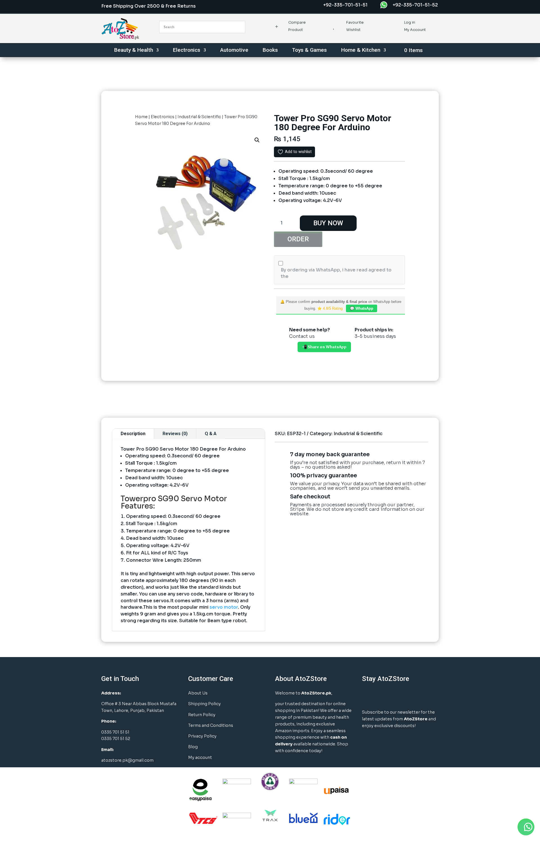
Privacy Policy (202, 736)
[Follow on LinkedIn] (396, 696)
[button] (257, 140)
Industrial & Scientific (199, 116)
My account (200, 757)
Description (133, 433)
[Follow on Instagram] (382, 696)
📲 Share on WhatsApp (324, 347)
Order (298, 239)
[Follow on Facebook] (368, 696)
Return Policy (201, 714)
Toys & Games (309, 50)
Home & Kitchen (360, 50)
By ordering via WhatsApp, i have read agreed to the (336, 273)
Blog (193, 746)
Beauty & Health (133, 50)
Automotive (234, 50)
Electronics (186, 50)
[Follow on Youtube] (410, 696)
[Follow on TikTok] (424, 696)
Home (141, 116)
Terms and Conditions (210, 725)
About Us (198, 693)
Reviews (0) (175, 433)
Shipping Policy (204, 703)
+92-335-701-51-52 (415, 5)
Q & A (211, 433)
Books (270, 50)
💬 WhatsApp (361, 308)
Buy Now (328, 223)
